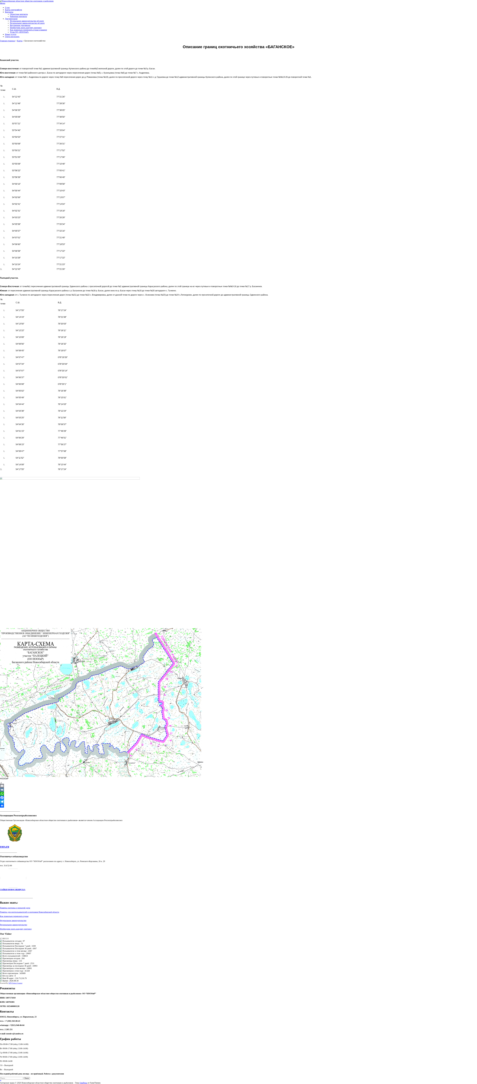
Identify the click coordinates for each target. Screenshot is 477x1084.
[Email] (238, 786)
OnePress (83, 1083)
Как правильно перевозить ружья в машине (28, 30)
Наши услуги (10, 34)
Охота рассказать (12, 37)
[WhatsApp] (238, 794)
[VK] (238, 790)
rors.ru (4, 846)
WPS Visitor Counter (15, 983)
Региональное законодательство (13, 925)
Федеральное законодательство (13, 920)
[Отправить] (238, 806)
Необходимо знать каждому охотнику (26, 28)
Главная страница (7, 41)
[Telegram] (238, 802)
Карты (19, 41)
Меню (2, 3)
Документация (11, 19)
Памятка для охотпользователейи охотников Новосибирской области (29, 912)
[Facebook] (238, 798)
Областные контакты (19, 14)
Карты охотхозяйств (13, 10)
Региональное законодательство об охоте (27, 23)
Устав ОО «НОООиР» (19, 32)
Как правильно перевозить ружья (14, 916)
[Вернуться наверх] (0, 1081)
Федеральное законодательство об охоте (27, 21)
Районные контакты (18, 16)
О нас (7, 7)
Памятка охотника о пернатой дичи (15, 908)
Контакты (9, 12)
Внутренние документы (20, 25)
